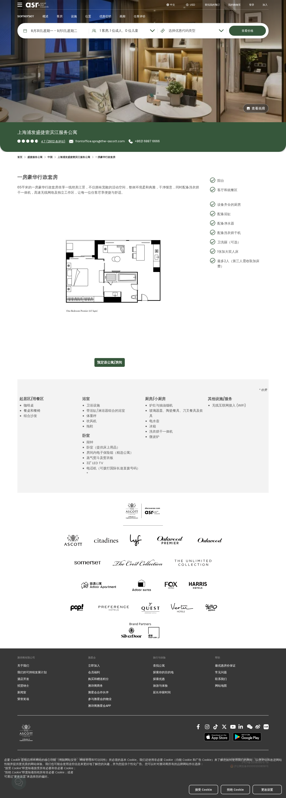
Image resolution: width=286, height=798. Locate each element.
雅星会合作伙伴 (98, 692)
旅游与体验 (161, 686)
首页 (19, 157)
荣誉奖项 (23, 699)
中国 (50, 157)
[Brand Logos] (73, 540)
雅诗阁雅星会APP (99, 706)
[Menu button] (19, 4)
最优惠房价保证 (225, 665)
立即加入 (94, 665)
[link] (26, 732)
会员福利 (94, 672)
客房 (60, 16)
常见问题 (221, 672)
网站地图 (221, 686)
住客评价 (140, 16)
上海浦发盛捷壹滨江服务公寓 (74, 157)
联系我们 (221, 679)
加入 (265, 4)
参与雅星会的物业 (100, 699)
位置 (88, 16)
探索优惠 (159, 679)
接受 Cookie (203, 790)
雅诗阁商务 (95, 686)
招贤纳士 (23, 686)
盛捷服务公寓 (35, 157)
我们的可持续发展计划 (32, 672)
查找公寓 (159, 665)
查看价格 (247, 31)
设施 (74, 16)
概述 (45, 16)
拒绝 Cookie (235, 790)
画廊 (122, 16)
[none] (48, 665)
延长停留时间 (162, 692)
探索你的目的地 (163, 672)
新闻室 (21, 692)
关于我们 (23, 665)
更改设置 (267, 790)
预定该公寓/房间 (109, 362)
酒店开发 (23, 679)
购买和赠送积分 (98, 679)
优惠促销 (105, 16)
